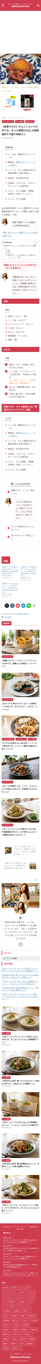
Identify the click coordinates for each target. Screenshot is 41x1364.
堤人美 (25, 1320)
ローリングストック (23, 1306)
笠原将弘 (32, 1339)
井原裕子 (17, 1311)
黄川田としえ (16, 1348)
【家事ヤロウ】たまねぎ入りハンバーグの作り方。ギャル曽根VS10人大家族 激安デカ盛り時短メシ (10, 588)
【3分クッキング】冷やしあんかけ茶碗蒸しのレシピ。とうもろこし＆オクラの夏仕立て (20, 982)
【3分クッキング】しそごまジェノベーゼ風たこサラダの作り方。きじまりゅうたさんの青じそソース (20, 996)
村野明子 (24, 1329)
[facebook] (12, 605)
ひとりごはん (30, 1297)
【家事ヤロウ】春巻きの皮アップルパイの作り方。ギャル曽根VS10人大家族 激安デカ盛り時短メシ (29, 571)
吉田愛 (22, 1316)
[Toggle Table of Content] (34, 243)
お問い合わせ (7, 1227)
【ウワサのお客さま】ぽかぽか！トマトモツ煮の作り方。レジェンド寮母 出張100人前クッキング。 (19, 746)
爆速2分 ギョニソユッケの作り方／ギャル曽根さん (20, 247)
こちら (14, 493)
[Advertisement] (20, 32)
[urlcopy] (34, 605)
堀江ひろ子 (16, 1320)
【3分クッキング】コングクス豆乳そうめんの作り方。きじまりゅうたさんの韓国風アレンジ (20, 970)
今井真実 (14, 1316)
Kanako (5, 1288)
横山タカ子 (17, 1334)
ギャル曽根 (7, 617)
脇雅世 (5, 1343)
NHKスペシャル (17, 1288)
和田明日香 (31, 1316)
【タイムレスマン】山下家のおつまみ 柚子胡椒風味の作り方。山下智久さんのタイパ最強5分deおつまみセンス (19, 832)
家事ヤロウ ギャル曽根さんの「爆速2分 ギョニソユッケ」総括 (22, 256)
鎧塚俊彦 (29, 1343)
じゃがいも (18, 1297)
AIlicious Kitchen (21, 6)
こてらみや (20, 1292)
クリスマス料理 (8, 1302)
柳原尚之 (34, 1329)
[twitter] (7, 605)
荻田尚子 (14, 1343)
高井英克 (6, 1348)
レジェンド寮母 (8, 1306)
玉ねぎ (14, 1339)
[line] (29, 605)
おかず (27, 1288)
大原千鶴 (34, 1320)
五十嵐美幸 (6, 1311)
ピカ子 (29, 1302)
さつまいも (31, 1292)
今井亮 (5, 1316)
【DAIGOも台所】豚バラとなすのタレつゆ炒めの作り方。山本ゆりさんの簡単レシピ (20, 976)
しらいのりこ (7, 1297)
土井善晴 (6, 1320)
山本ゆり (17, 1325)
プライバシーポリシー (20, 1227)
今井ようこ (26, 1311)
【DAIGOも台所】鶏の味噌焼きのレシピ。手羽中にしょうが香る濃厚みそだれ (20, 989)
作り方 (10, 253)
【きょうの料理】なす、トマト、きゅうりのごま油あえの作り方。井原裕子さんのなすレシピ (19, 789)
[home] (20, 944)
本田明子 (15, 1329)
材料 (8, 250)
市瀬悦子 (26, 1325)
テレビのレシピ (9, 614)
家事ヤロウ (26, 614)
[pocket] (18, 605)
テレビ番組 (18, 614)
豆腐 (21, 1343)
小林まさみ (6, 1325)
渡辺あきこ (28, 1334)
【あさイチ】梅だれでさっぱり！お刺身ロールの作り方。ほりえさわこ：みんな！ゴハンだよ (19, 706)
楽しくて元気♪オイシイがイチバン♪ (20, 1354)
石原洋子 (23, 1339)
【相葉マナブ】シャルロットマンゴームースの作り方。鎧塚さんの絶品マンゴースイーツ (19, 663)
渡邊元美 (6, 1339)
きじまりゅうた (8, 1292)
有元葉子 (6, 1329)
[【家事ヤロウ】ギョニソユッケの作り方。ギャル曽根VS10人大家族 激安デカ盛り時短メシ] (23, 605)
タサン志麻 (20, 1302)
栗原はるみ (6, 1334)
